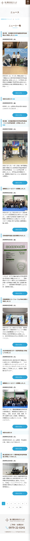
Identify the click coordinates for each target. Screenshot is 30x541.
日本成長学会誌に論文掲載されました (14, 236)
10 (17, 507)
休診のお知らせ (7, 99)
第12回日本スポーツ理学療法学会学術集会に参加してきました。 (15, 456)
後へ (21, 507)
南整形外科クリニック (6, 19)
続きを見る (19, 93)
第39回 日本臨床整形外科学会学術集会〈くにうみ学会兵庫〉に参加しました (15, 122)
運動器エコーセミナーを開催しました (14, 189)
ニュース (17, 19)
